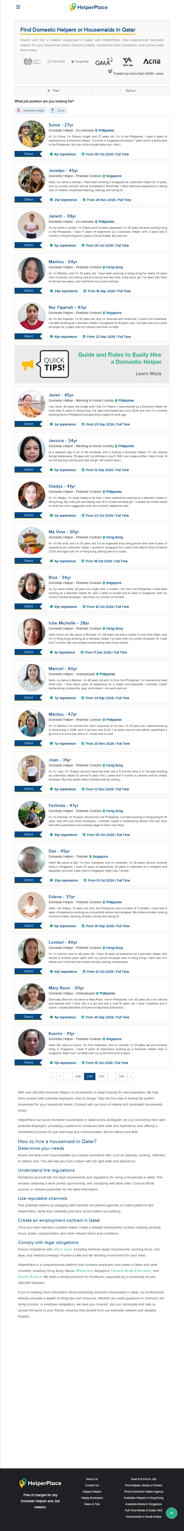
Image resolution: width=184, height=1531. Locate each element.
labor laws (62, 1249)
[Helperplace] (16, 5)
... (68, 1076)
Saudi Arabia (30, 1277)
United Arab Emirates (131, 1271)
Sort (132, 91)
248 (78, 1076)
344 (121, 1076)
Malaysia (84, 1271)
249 (90, 1076)
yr (71, 125)
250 (102, 1076)
